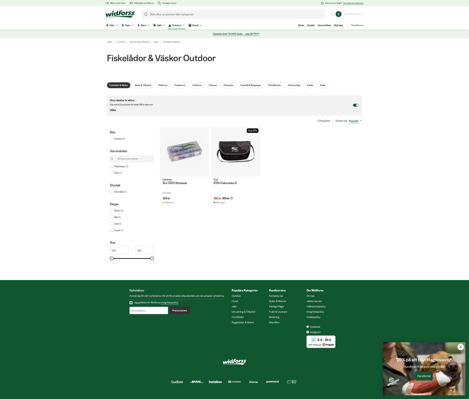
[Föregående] (163, 151)
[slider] (112, 258)
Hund (235, 301)
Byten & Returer (277, 301)
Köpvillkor (274, 322)
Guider (311, 25)
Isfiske (310, 85)
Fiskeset (213, 85)
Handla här (424, 376)
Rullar (323, 85)
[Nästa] (205, 151)
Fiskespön (228, 85)
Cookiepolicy (313, 317)
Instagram (315, 332)
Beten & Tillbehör (143, 85)
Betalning (274, 317)
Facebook (315, 326)
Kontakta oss (357, 25)
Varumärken (324, 25)
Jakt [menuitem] (159, 25)
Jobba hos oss (314, 301)
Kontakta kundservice (353, 3)
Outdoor (121, 41)
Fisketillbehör (274, 85)
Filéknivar (163, 85)
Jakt (234, 306)
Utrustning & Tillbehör (139, 41)
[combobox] (356, 121)
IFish (216, 179)
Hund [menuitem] (195, 25)
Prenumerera (179, 310)
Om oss (310, 295)
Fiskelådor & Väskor (171, 41)
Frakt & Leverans (278, 311)
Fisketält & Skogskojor (250, 85)
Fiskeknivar (180, 85)
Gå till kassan (352, 14)
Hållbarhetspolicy (316, 306)
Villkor (113, 109)
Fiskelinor (197, 85)
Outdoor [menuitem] (177, 25)
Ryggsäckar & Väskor (243, 322)
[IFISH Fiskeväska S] (235, 151)
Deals (301, 25)
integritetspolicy (169, 302)
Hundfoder (238, 317)
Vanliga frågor (276, 306)
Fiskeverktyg (294, 85)
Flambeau (167, 179)
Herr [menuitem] (112, 25)
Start (109, 41)
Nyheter (338, 25)
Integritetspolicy (315, 311)
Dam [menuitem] (127, 25)
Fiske (156, 41)
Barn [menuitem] (143, 25)
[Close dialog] (460, 347)
